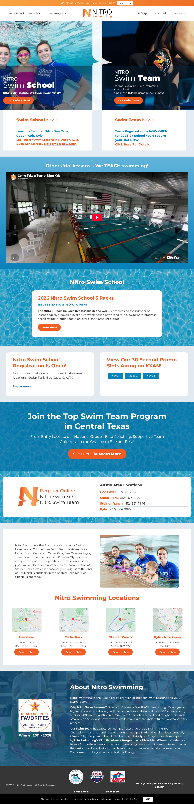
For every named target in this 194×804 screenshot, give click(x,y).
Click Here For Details (132, 144)
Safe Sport (144, 13)
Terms (177, 783)
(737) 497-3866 (120, 509)
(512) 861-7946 (126, 492)
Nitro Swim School (61, 496)
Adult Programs (57, 13)
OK (148, 799)
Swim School (16, 13)
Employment (143, 783)
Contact (159, 786)
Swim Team (35, 13)
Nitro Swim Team (59, 502)
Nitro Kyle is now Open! (60, 143)
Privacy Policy (162, 783)
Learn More (125, 3)
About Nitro (162, 13)
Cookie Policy (133, 799)
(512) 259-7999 (129, 498)
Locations (180, 13)
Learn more (22, 386)
